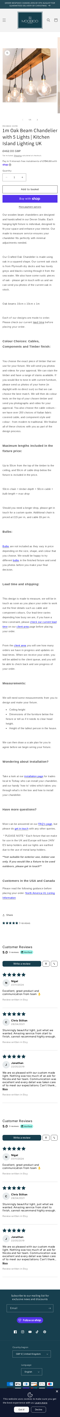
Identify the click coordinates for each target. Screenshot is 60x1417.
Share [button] (9, 915)
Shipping (18, 155)
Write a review (21, 963)
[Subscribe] (49, 1308)
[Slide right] (37, 119)
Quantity (7, 170)
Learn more (41, 1402)
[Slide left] (22, 119)
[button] (4, 20)
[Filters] (46, 964)
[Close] (57, 1391)
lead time (38, 322)
